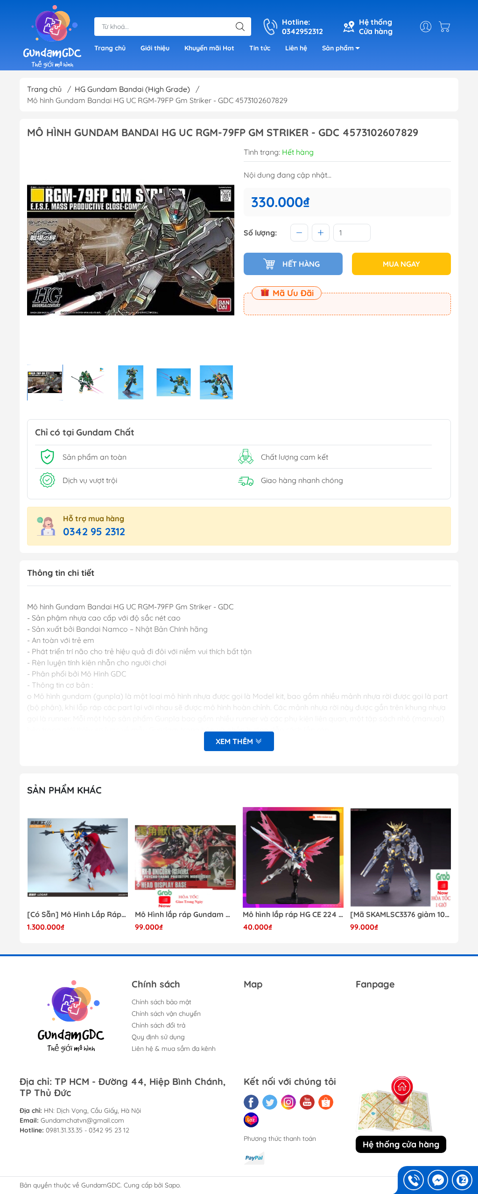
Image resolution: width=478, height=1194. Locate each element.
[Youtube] (307, 1102)
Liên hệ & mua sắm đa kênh (174, 1048)
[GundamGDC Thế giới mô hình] (52, 36)
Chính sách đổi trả (158, 1025)
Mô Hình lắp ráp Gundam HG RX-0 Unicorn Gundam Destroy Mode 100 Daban (185, 914)
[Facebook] (251, 1102)
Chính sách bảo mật (161, 1002)
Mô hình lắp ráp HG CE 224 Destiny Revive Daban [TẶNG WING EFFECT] (293, 914)
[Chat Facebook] (438, 1180)
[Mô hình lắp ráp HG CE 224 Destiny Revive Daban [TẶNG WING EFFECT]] (293, 857)
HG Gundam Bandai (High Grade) (132, 89)
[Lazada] (251, 1119)
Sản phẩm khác (64, 790)
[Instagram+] (288, 1102)
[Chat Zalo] (462, 1180)
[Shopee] (325, 1102)
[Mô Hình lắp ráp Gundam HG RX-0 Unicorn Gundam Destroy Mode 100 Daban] (185, 857)
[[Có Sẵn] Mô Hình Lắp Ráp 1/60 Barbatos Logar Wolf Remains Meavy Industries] (77, 857)
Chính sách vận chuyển (166, 1013)
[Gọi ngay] (413, 1180)
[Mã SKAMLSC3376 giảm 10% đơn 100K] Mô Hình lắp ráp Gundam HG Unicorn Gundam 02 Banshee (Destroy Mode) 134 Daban (400, 914)
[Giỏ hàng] (446, 26)
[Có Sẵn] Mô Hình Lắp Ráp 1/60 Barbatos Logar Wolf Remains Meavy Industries (77, 914)
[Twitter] (269, 1102)
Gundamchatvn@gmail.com (82, 1120)
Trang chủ (110, 48)
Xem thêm (235, 741)
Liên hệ (296, 48)
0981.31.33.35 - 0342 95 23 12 (87, 1130)
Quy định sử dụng (158, 1037)
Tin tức (259, 48)
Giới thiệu (155, 48)
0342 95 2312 (94, 531)
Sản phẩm (338, 48)
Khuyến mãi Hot (209, 48)
